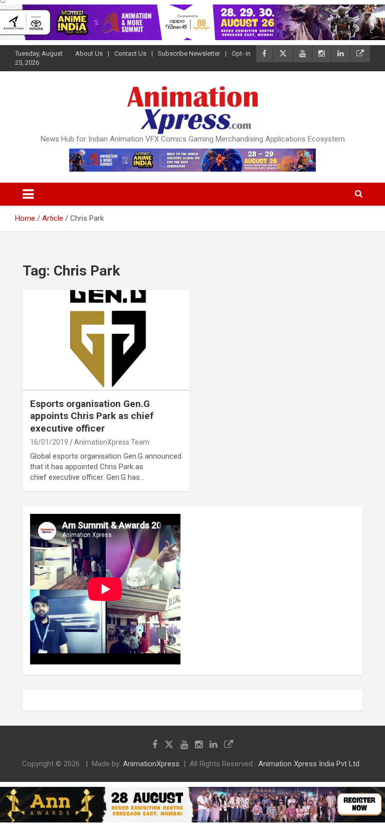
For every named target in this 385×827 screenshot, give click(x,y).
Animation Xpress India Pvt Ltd (308, 763)
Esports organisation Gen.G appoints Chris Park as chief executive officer (91, 416)
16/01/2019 (49, 442)
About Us (89, 53)
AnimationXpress (151, 763)
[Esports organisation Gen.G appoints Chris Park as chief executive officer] (105, 340)
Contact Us (130, 53)
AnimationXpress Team (111, 442)
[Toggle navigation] (28, 194)
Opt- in (241, 53)
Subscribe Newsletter (189, 53)
